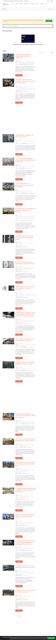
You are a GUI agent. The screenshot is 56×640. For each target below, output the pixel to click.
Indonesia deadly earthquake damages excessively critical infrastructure (23, 56)
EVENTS (21, 3)
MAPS (46, 3)
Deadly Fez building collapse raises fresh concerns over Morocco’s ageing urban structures (25, 415)
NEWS (17, 3)
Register (49, 20)
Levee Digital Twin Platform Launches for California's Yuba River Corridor (28, 44)
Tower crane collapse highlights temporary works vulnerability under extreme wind (25, 160)
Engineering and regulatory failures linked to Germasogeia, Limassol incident (24, 516)
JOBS (37, 3)
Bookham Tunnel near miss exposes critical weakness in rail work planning (24, 288)
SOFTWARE (41, 3)
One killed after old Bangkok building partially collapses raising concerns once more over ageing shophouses (25, 314)
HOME (13, 3)
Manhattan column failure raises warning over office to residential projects (24, 237)
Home (49, 9)
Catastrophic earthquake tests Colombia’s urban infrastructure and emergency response (25, 81)
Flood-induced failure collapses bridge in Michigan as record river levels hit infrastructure (25, 490)
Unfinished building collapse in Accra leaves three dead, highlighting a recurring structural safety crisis (25, 542)
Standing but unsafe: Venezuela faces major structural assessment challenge (25, 210)
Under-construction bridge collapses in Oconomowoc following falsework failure (25, 464)
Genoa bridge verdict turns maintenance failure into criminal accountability (24, 185)
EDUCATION (33, 3)
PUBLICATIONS (26, 3)
